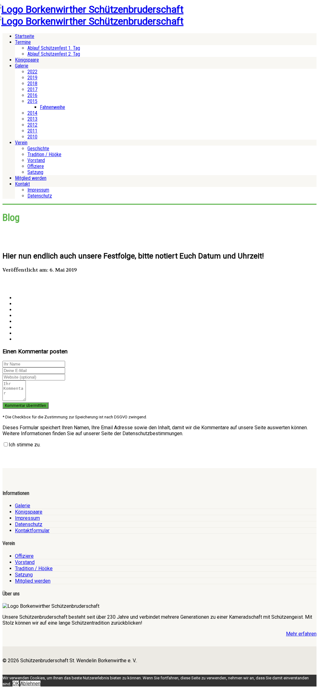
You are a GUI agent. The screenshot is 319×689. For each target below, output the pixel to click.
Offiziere (35, 166)
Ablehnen (30, 684)
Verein (21, 143)
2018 (32, 83)
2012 (32, 125)
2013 (32, 119)
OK (15, 684)
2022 (32, 72)
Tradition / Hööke (44, 154)
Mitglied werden (30, 178)
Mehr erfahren (301, 634)
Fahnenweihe (52, 107)
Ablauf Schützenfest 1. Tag (53, 48)
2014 (32, 113)
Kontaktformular (32, 530)
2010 (32, 137)
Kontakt (22, 184)
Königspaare (27, 60)
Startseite (24, 36)
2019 (32, 78)
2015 (32, 101)
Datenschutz (39, 196)
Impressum (38, 190)
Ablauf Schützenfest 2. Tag (53, 54)
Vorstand (36, 160)
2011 (32, 131)
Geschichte (38, 148)
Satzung (35, 172)
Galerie (21, 66)
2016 (32, 95)
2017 (32, 89)
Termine (23, 42)
